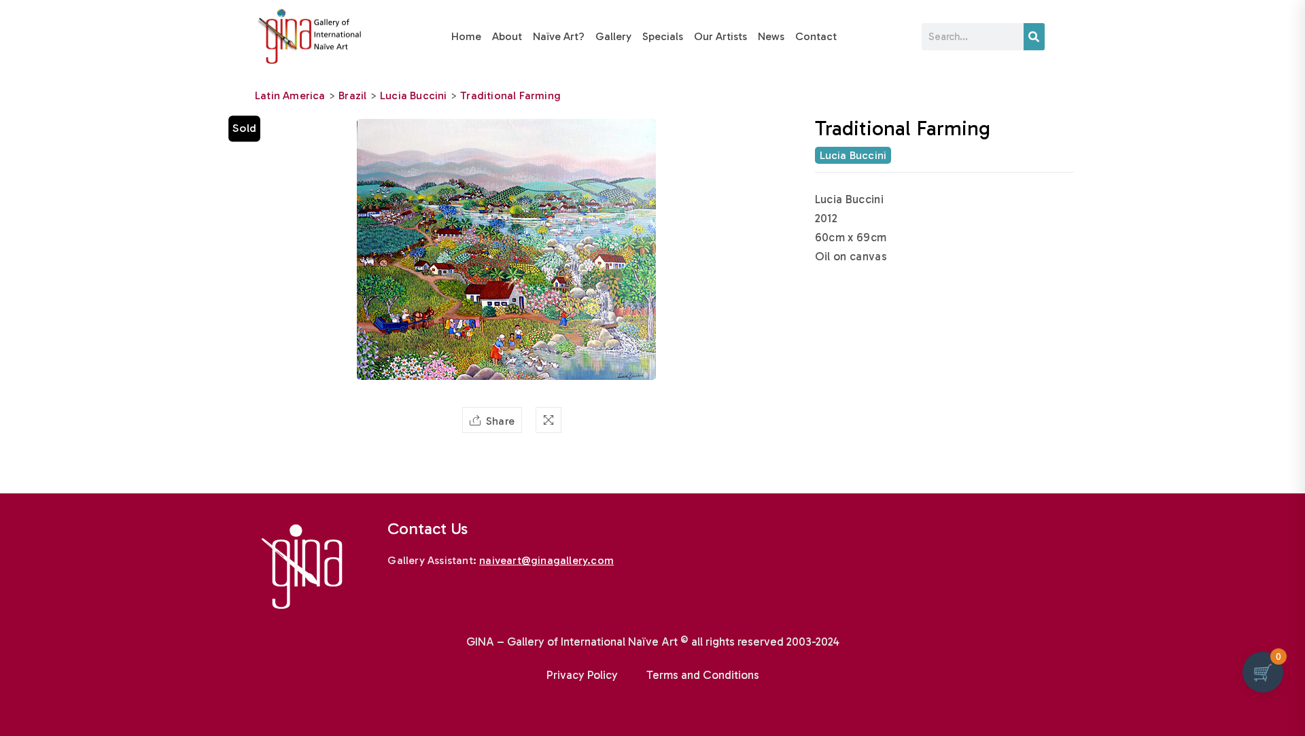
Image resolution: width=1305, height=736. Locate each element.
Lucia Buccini (413, 95)
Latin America (290, 95)
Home (466, 36)
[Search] (1034, 36)
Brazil (352, 95)
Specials (662, 36)
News (771, 36)
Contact (816, 36)
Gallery (613, 36)
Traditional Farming (510, 95)
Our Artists (720, 36)
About (507, 36)
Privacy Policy (582, 675)
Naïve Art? (559, 36)
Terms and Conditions (702, 675)
